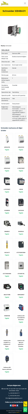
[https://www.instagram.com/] (13, 405)
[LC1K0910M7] (21, 160)
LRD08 (21, 189)
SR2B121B (7, 315)
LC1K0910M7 (21, 168)
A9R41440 (7, 168)
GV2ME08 (7, 210)
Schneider (8, 45)
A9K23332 (21, 147)
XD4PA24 (21, 231)
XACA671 (7, 252)
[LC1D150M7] (7, 181)
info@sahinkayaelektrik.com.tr (14, 398)
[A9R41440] (7, 160)
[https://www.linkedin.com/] (11, 405)
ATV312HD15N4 (21, 252)
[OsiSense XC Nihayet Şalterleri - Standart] (21, 332)
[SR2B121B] (7, 308)
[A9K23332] (21, 139)
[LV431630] (21, 202)
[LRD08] (21, 181)
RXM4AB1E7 (21, 294)
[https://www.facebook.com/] (17, 405)
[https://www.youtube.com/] (15, 405)
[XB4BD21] (7, 223)
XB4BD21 (7, 231)
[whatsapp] (25, 409)
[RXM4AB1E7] (21, 287)
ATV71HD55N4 (7, 273)
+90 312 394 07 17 (14, 393)
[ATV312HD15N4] (21, 244)
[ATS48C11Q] (21, 265)
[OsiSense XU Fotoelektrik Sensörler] (21, 308)
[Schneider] (7, 150)
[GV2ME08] (7, 202)
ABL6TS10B (7, 294)
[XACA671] (7, 244)
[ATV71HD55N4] (7, 265)
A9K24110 (7, 147)
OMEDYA (18, 412)
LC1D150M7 (7, 189)
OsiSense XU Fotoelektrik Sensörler (21, 317)
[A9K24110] (7, 139)
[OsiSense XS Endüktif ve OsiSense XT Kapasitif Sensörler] (7, 332)
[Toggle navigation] (25, 3)
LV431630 (21, 210)
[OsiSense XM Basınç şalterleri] (7, 359)
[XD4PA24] (21, 223)
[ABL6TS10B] (7, 287)
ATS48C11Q (21, 273)
